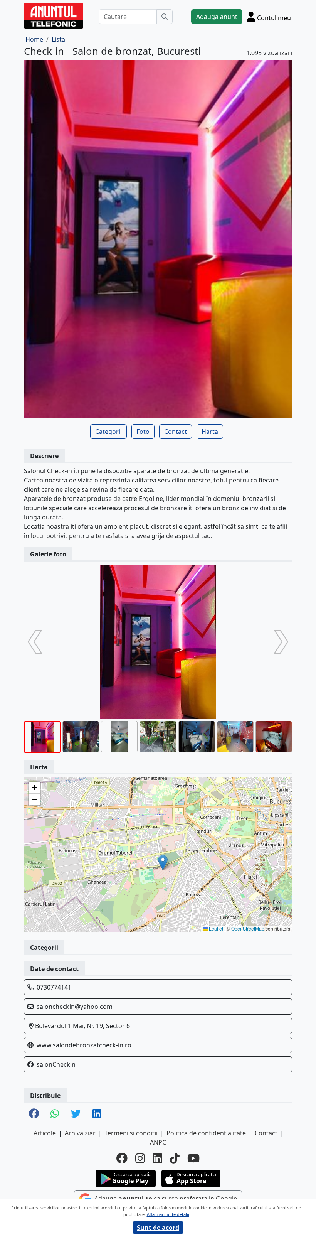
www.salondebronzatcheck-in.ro (84, 1045)
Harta (210, 431)
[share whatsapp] (54, 1114)
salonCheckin (56, 1064)
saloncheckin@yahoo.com (75, 1006)
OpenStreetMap (247, 928)
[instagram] (140, 1158)
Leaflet (215, 928)
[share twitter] (76, 1114)
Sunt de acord (158, 1227)
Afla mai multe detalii (168, 1214)
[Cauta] (164, 16)
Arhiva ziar (80, 1133)
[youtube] (193, 1158)
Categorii (108, 431)
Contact (175, 431)
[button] (163, 862)
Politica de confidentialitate (206, 1133)
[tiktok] (175, 1158)
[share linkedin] (96, 1114)
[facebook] (122, 1158)
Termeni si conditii (131, 1133)
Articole (45, 1133)
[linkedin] (157, 1158)
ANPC (158, 1142)
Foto (143, 431)
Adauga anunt (216, 16)
